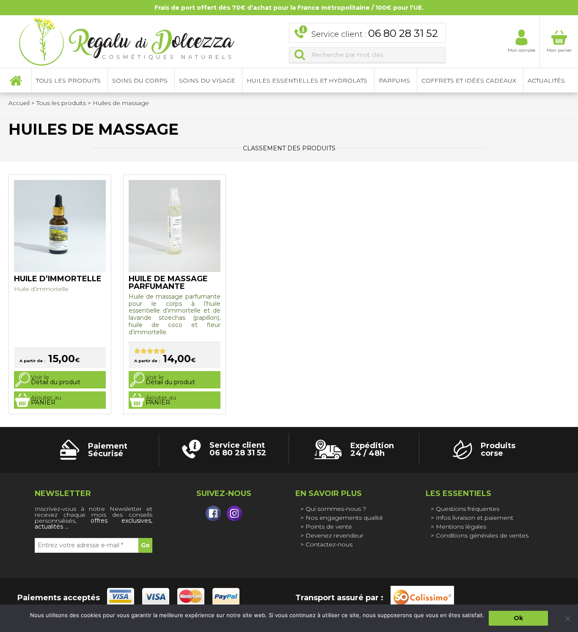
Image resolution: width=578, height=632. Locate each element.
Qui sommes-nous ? (336, 509)
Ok (518, 618)
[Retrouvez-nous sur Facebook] (213, 513)
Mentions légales (461, 526)
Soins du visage (207, 80)
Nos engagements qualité (344, 518)
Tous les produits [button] (68, 80)
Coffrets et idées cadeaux (468, 80)
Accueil (15, 80)
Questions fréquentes (467, 509)
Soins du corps (140, 80)
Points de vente (329, 526)
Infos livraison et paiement (474, 518)
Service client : (374, 33)
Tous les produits (61, 103)
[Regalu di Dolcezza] (126, 40)
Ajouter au (46, 400)
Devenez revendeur (334, 535)
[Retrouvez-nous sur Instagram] (234, 513)
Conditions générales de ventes (482, 535)
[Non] (567, 618)
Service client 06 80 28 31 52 (237, 449)
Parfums (394, 80)
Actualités (546, 80)
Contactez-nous (329, 544)
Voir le (55, 379)
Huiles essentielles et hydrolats (307, 80)
